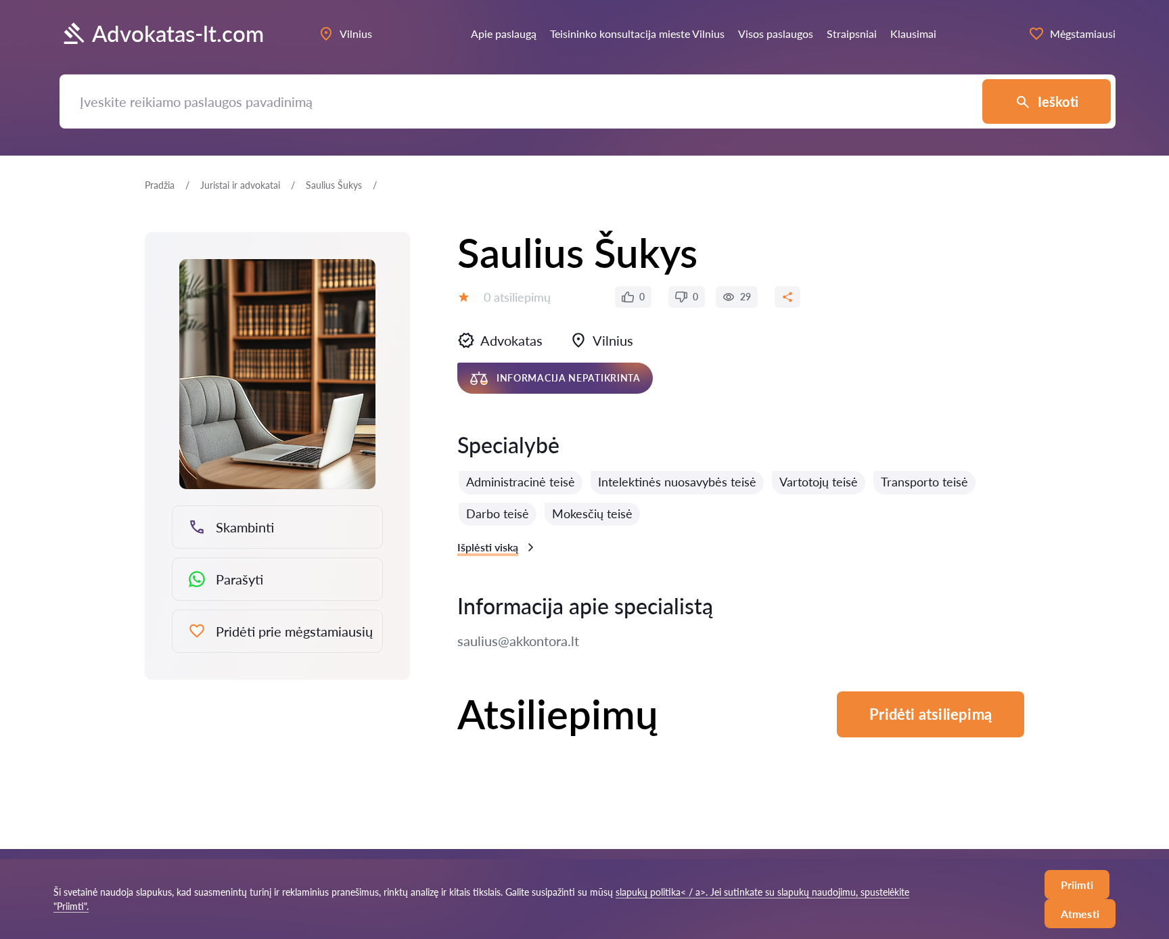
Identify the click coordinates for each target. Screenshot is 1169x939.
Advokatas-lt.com (178, 33)
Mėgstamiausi (1083, 33)
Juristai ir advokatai (240, 185)
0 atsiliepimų (517, 297)
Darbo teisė (497, 513)
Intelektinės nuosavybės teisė (677, 481)
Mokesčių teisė (592, 513)
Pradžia (160, 185)
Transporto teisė (924, 481)
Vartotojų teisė (818, 481)
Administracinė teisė (520, 481)
